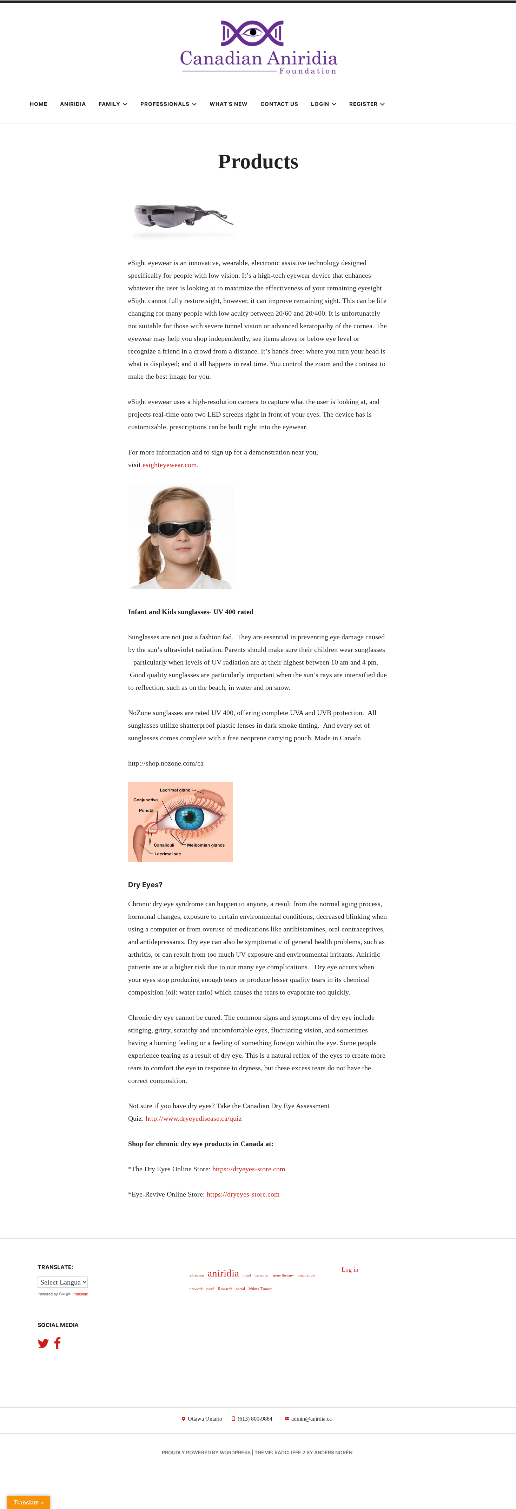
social (240, 1289)
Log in (350, 1269)
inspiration (306, 1275)
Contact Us (279, 104)
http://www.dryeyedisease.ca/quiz (194, 1118)
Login (320, 104)
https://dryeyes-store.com (248, 1169)
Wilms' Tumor (260, 1289)
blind (247, 1275)
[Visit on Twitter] (43, 1345)
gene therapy (283, 1275)
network (196, 1289)
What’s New (229, 104)
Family (109, 104)
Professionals (165, 104)
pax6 (210, 1289)
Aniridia (73, 104)
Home (38, 104)
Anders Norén (333, 1452)
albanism (197, 1275)
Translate (80, 1294)
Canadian (262, 1275)
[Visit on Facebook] (57, 1345)
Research (225, 1289)
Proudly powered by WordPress (206, 1452)
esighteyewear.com (170, 465)
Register (363, 104)
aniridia (223, 1273)
